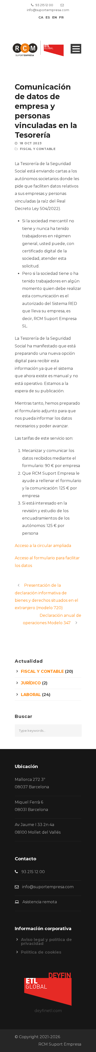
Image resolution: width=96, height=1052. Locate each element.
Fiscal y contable (38, 149)
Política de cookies (41, 952)
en (54, 17)
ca (40, 17)
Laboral (31, 694)
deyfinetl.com (48, 1010)
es (48, 17)
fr (61, 17)
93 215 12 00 (44, 5)
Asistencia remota (39, 902)
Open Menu (76, 49)
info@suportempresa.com (48, 10)
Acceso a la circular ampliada (43, 545)
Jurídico (31, 683)
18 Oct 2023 (31, 143)
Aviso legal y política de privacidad (46, 941)
